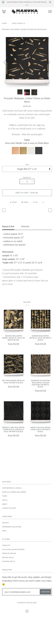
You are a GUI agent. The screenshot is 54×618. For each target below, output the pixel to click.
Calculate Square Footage (13, 549)
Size (27, 164)
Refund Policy (8, 557)
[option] (27, 62)
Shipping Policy (8, 561)
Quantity (27, 177)
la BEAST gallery (9, 508)
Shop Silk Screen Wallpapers (14, 492)
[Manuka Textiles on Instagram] (27, 612)
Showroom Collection (11, 527)
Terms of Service (9, 553)
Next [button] (46, 62)
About (4, 504)
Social (5, 500)
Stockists (6, 545)
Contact (5, 523)
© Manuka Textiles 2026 (27, 602)
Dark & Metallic (18, 23)
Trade (4, 496)
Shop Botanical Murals (12, 488)
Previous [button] (7, 62)
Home (4, 23)
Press (4, 531)
